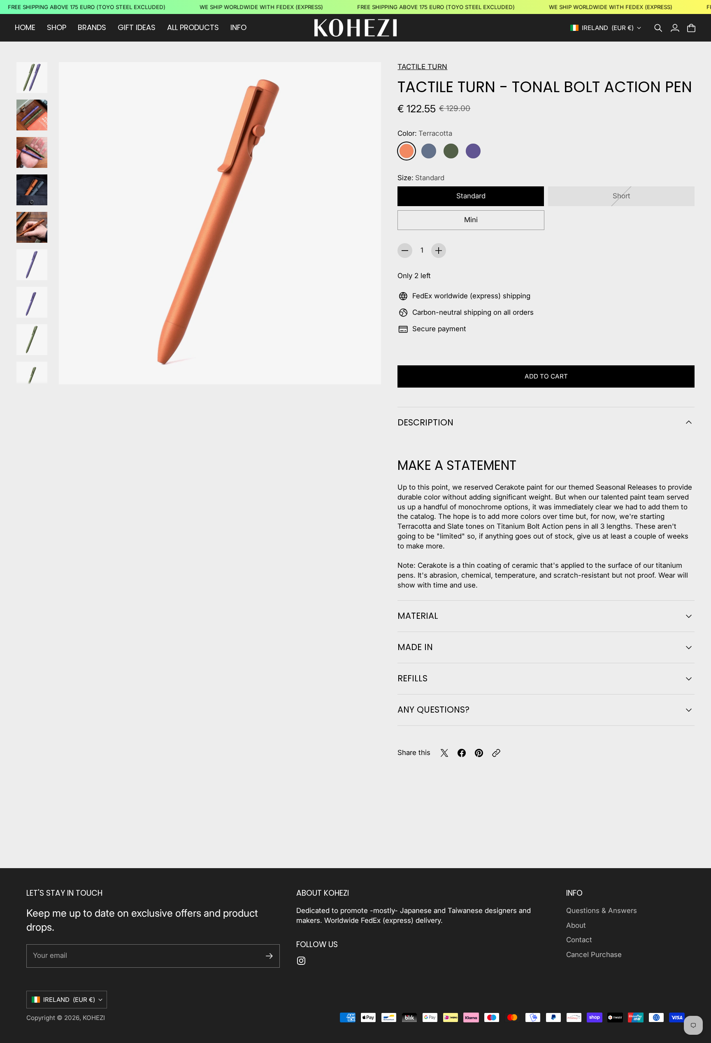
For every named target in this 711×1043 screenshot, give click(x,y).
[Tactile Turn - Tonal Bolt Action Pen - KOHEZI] (220, 223)
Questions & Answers (601, 910)
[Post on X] (444, 753)
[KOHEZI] (355, 28)
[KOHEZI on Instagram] (301, 961)
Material (417, 616)
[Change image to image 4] (31, 189)
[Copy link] (496, 753)
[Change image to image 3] (31, 152)
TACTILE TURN (422, 67)
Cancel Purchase (594, 954)
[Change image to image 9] (31, 377)
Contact (579, 940)
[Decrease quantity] (404, 250)
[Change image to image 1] (31, 77)
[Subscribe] (269, 956)
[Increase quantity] (438, 250)
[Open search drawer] (658, 28)
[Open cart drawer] (691, 28)
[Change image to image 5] (31, 227)
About (576, 925)
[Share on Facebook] (461, 753)
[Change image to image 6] (31, 264)
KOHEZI (94, 1018)
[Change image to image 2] (31, 115)
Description (425, 422)
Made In (415, 647)
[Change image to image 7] (31, 302)
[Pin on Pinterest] (479, 753)
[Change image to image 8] (31, 339)
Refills (412, 678)
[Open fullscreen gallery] (365, 369)
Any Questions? (433, 709)
